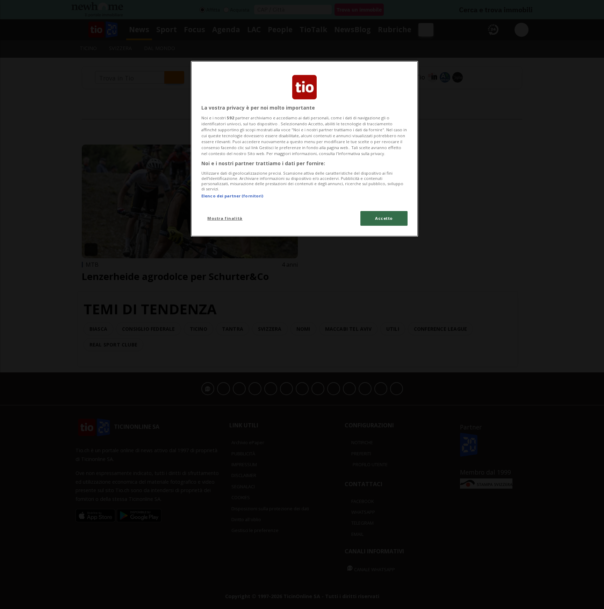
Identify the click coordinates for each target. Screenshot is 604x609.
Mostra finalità (225, 218)
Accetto (384, 218)
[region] (304, 149)
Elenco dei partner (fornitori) (232, 195)
